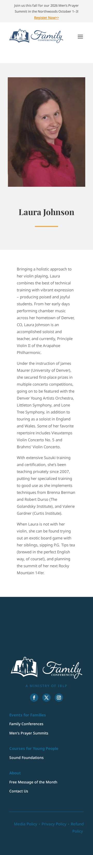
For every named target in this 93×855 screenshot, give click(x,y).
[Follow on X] (46, 697)
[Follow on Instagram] (59, 697)
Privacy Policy (54, 823)
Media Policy (25, 823)
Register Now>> (46, 17)
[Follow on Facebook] (34, 697)
